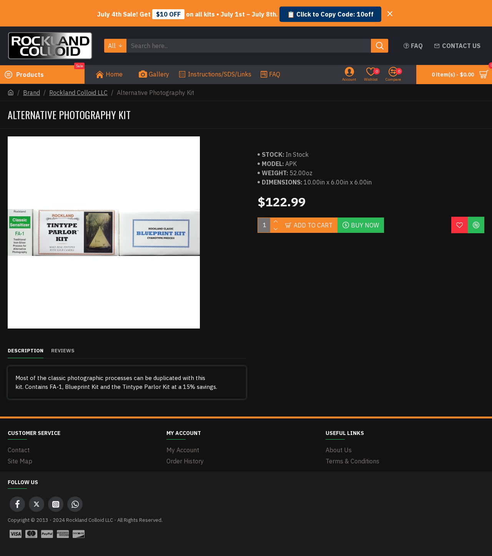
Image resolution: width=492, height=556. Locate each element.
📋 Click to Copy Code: (330, 14)
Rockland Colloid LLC (78, 92)
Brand (31, 92)
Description (25, 351)
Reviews (63, 351)
